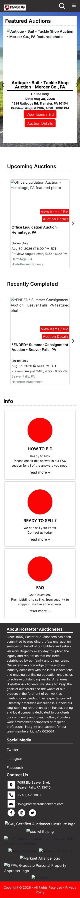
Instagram (15, 758)
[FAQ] (40, 568)
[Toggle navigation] (73, 5)
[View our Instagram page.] (22, 812)
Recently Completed (32, 284)
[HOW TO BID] (40, 430)
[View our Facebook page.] (12, 812)
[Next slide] (72, 223)
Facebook (15, 767)
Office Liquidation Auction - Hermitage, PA (35, 230)
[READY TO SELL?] (40, 501)
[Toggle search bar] (62, 6)
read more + (40, 472)
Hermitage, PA (22, 259)
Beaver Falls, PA (23, 376)
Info (8, 401)
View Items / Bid (40, 114)
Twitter (12, 749)
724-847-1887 (29, 795)
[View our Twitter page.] (33, 812)
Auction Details (40, 123)
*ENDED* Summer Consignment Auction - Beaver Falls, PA (40, 347)
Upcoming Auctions (31, 166)
